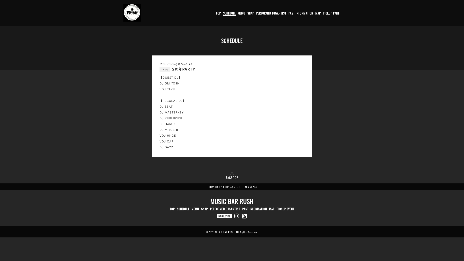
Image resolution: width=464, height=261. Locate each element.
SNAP (250, 13)
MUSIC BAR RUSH (232, 201)
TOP (218, 13)
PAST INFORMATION (301, 13)
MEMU (241, 13)
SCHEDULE (229, 13)
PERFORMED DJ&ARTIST (271, 13)
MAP (318, 13)
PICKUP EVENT (332, 13)
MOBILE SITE (224, 216)
